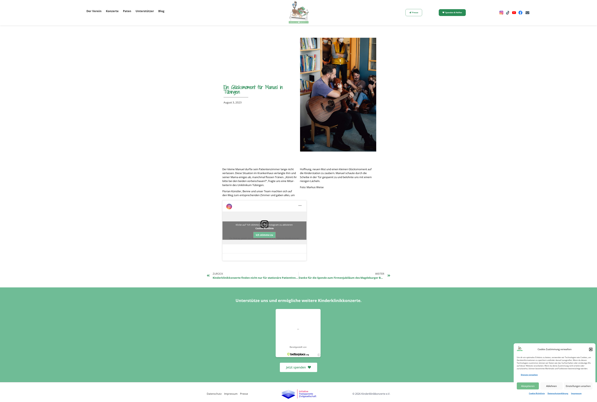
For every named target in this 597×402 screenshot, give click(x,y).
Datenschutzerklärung (558, 393)
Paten (127, 11)
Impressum (576, 393)
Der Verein (94, 11)
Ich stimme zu (264, 235)
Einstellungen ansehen (578, 386)
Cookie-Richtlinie (537, 393)
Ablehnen (551, 386)
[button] (590, 349)
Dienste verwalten (529, 374)
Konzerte (112, 11)
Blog (161, 11)
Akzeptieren (528, 386)
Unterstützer (145, 11)
